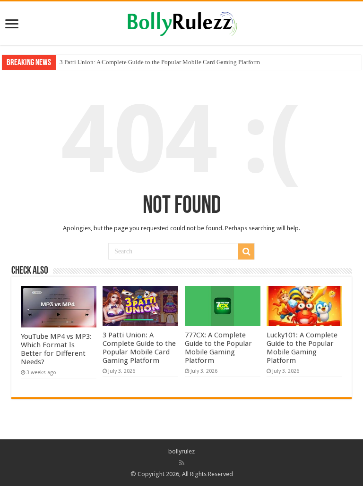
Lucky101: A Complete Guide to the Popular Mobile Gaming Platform (302, 348)
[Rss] (181, 463)
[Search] (246, 251)
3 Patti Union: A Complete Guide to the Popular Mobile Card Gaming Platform (160, 62)
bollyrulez (181, 451)
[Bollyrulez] (181, 22)
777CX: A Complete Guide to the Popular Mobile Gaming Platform (218, 348)
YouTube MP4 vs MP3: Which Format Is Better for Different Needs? (56, 349)
